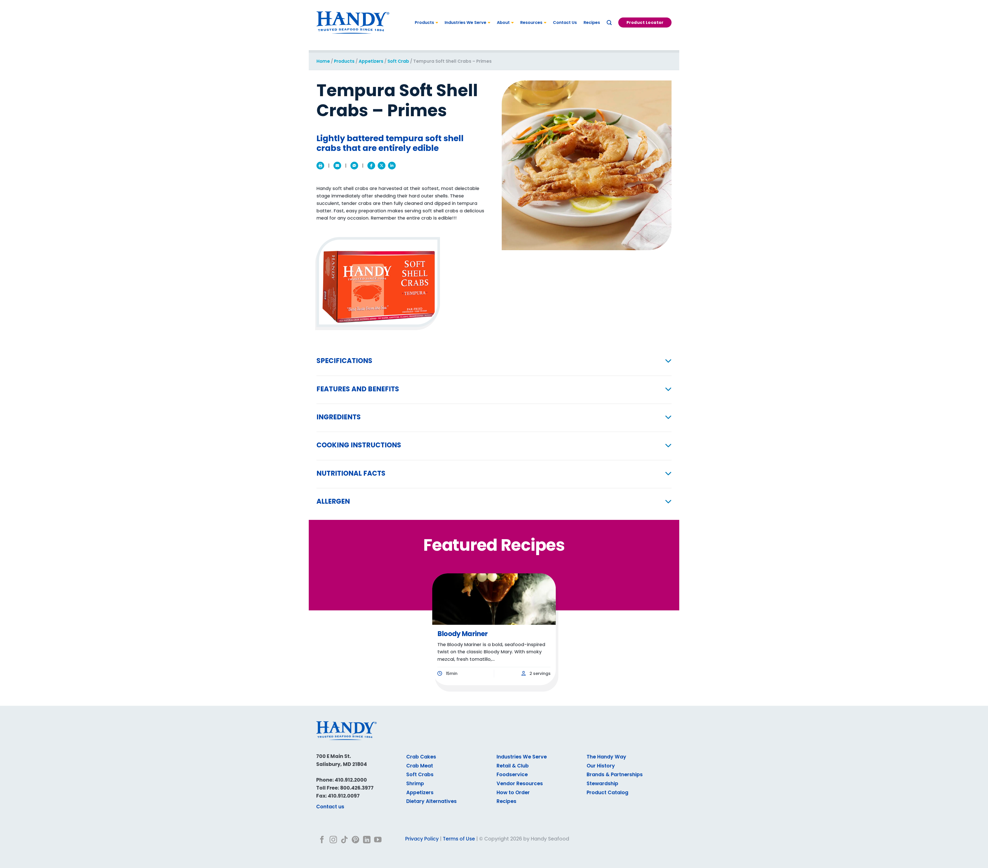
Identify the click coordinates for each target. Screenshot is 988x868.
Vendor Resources (520, 783)
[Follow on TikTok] (344, 840)
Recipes (592, 22)
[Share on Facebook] (371, 165)
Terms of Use (459, 838)
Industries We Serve (465, 22)
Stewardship (602, 783)
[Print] (320, 165)
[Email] (337, 165)
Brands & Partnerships (615, 774)
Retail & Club (513, 765)
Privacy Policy (422, 838)
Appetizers (371, 61)
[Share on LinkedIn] (392, 165)
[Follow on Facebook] (322, 840)
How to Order (513, 792)
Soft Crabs (420, 774)
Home (323, 61)
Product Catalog (607, 792)
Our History (601, 765)
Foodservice (512, 774)
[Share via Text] (354, 165)
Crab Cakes (421, 756)
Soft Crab (398, 61)
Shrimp (415, 783)
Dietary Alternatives (431, 801)
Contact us (330, 806)
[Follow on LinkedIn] (366, 840)
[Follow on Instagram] (333, 840)
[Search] (609, 22)
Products (424, 22)
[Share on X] (381, 165)
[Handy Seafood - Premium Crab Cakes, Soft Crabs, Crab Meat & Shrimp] (352, 22)
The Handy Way (606, 756)
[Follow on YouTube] (378, 840)
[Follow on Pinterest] (355, 840)
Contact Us (565, 22)
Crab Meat (419, 765)
